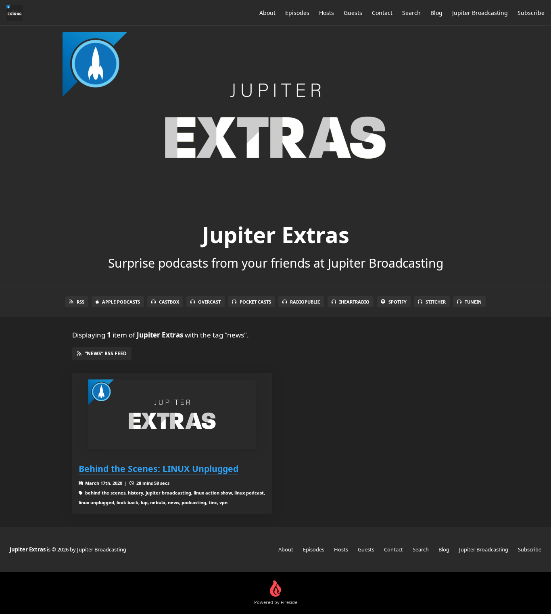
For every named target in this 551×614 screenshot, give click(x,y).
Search (411, 13)
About (267, 13)
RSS (80, 302)
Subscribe (531, 13)
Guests (353, 13)
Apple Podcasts (121, 302)
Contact (382, 13)
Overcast (209, 302)
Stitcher (436, 302)
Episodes (297, 13)
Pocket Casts (255, 302)
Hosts (326, 13)
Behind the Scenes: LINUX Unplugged (158, 468)
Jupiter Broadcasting (480, 13)
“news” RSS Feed (106, 353)
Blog (436, 13)
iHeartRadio (354, 302)
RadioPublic (305, 302)
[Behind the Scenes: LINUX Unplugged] (172, 414)
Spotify (397, 302)
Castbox (169, 302)
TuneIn (473, 302)
